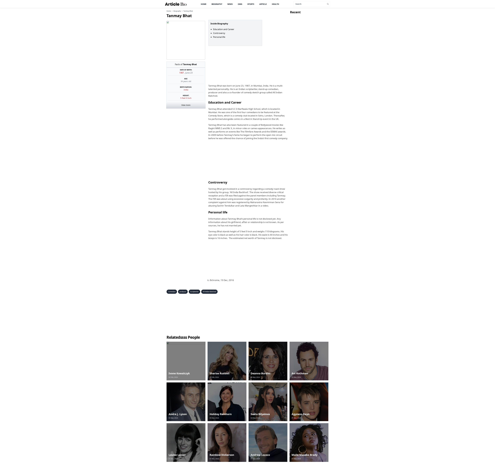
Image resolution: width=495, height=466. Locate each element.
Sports (250, 4)
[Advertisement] (247, 65)
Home (203, 4)
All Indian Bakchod (209, 292)
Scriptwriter (194, 292)
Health (275, 4)
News (230, 4)
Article (263, 4)
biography (177, 11)
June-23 (189, 72)
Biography (217, 4)
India (186, 89)
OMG (240, 4)
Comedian (171, 292)
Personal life (219, 37)
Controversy (219, 33)
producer (183, 292)
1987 (181, 72)
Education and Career (223, 29)
